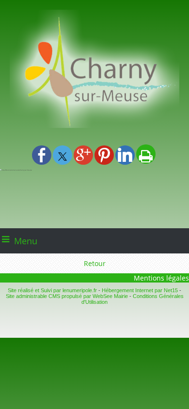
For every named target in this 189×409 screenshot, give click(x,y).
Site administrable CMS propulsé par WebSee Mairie (67, 296)
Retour (95, 263)
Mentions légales (161, 278)
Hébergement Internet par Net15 (140, 290)
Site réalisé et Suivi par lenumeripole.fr (52, 290)
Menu (25, 241)
